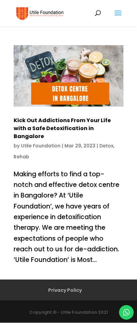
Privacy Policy (65, 290)
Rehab (21, 156)
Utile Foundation (41, 145)
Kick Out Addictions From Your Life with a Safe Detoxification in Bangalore (62, 128)
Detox (106, 145)
